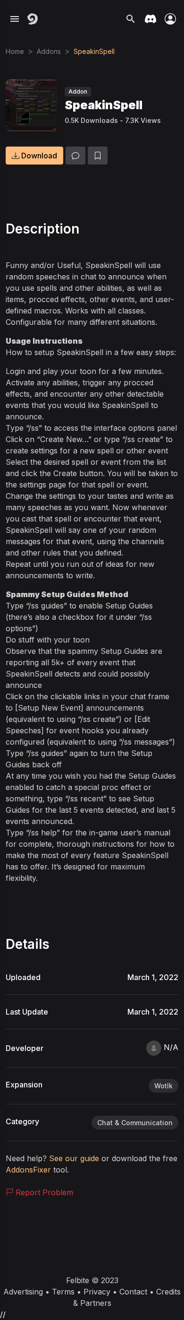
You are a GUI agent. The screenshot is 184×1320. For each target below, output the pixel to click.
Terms (63, 1291)
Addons (49, 51)
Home (15, 51)
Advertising (23, 1291)
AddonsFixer (28, 1169)
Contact (133, 1291)
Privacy (97, 1291)
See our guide (75, 1158)
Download (38, 155)
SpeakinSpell (94, 51)
